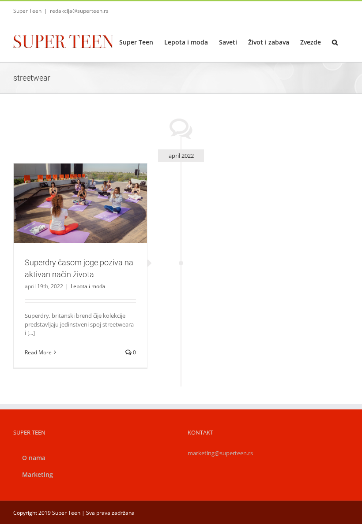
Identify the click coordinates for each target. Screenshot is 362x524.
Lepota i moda (80, 222)
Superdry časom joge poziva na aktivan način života (70, 188)
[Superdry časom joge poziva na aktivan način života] (80, 203)
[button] (335, 41)
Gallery (90, 188)
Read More (38, 352)
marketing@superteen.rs (220, 453)
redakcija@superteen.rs (79, 11)
